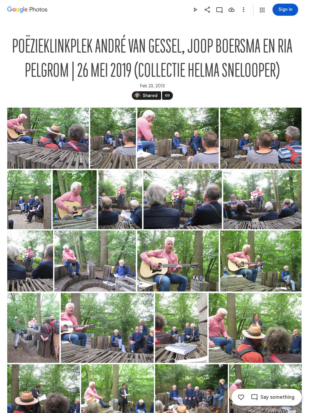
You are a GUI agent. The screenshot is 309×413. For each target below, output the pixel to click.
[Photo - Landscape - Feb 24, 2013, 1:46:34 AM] (182, 199)
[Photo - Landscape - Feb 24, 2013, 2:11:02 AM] (48, 138)
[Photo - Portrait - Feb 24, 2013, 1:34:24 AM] (113, 138)
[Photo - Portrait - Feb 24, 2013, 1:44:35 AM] (75, 199)
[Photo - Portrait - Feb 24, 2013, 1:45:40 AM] (120, 199)
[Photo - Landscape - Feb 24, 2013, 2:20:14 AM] (255, 328)
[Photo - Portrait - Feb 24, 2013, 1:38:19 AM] (29, 199)
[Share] (207, 10)
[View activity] (219, 10)
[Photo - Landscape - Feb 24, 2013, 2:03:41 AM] (107, 328)
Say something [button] (277, 397)
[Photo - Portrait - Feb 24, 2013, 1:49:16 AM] (30, 260)
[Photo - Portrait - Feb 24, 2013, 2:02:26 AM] (33, 328)
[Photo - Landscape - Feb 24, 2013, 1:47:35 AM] (262, 199)
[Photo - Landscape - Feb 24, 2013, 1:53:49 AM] (95, 260)
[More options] (243, 10)
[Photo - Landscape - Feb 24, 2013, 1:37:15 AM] (260, 138)
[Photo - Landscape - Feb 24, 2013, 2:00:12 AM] (260, 260)
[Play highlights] (195, 9)
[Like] (241, 397)
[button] (262, 10)
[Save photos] (231, 10)
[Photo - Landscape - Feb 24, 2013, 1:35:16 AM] (178, 138)
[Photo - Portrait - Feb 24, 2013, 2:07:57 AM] (181, 328)
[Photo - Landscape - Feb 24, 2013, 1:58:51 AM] (178, 260)
